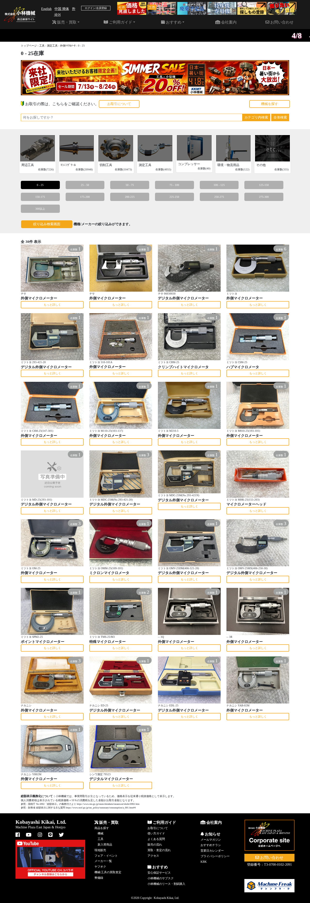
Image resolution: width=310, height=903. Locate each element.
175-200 (85, 196)
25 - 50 (85, 185)
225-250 (174, 196)
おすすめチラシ (211, 845)
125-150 (264, 185)
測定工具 (52, 45)
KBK (204, 861)
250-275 (219, 196)
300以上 (40, 208)
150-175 (40, 196)
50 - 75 (130, 185)
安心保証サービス (159, 872)
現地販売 (100, 850)
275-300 (264, 196)
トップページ (29, 45)
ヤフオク (100, 866)
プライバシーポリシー (215, 856)
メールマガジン (211, 839)
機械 (100, 833)
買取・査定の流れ (159, 850)
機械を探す (269, 104)
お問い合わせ (281, 22)
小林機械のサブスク (160, 878)
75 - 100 (174, 185)
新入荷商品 (105, 844)
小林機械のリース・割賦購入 (166, 884)
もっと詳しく (52, 304)
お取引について (119, 104)
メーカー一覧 (103, 861)
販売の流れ (154, 844)
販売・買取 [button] (66, 22)
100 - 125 (219, 185)
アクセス (153, 855)
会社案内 (228, 22)
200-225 (130, 196)
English (46, 9)
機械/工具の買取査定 (107, 872)
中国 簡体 (61, 9)
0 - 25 (40, 185)
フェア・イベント (106, 855)
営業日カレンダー (212, 850)
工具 (42, 45)
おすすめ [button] (173, 22)
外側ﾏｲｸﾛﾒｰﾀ (68, 45)
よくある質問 (156, 839)
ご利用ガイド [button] (120, 22)
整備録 (98, 877)
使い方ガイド (156, 833)
